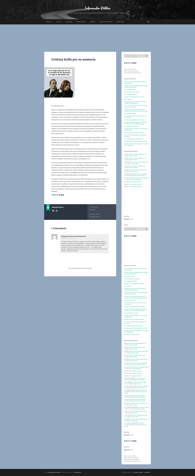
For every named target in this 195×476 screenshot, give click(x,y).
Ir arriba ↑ (147, 472)
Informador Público (97, 8)
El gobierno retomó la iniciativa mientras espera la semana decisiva (135, 102)
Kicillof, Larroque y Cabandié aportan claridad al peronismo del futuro (136, 86)
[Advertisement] (97, 35)
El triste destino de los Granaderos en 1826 (136, 141)
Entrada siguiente (95, 216)
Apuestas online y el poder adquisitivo (134, 132)
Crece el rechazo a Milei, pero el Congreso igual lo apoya (135, 155)
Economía (69, 21)
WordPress (77, 472)
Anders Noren (138, 472)
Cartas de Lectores (105, 21)
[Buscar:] (136, 56)
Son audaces (128, 99)
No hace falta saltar (130, 89)
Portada (49, 21)
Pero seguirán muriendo (131, 94)
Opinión (92, 21)
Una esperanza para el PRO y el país (134, 139)
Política (58, 21)
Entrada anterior (95, 214)
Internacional (81, 21)
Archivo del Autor (53, 210)
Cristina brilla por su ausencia (73, 59)
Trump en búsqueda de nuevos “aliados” (135, 120)
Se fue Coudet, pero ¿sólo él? (132, 92)
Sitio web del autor (56, 210)
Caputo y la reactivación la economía (134, 97)
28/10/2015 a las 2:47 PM (67, 238)
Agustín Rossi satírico (130, 113)
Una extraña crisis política (131, 126)
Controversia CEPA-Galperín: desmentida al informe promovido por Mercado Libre (136, 123)
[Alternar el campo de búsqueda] (148, 21)
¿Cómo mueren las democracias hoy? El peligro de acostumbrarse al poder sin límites (136, 110)
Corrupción (120, 21)
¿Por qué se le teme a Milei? (132, 334)
